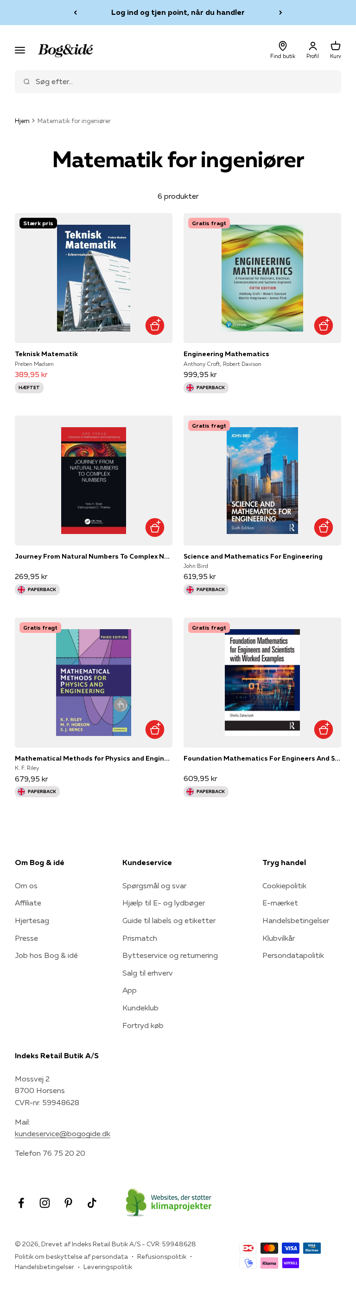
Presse (26, 938)
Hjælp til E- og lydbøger (163, 902)
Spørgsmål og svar (154, 885)
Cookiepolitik (284, 885)
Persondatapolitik (293, 955)
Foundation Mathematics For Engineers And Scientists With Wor (262, 758)
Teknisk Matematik (46, 354)
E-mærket (280, 902)
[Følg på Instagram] (44, 1203)
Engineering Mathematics (226, 354)
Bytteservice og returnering (170, 955)
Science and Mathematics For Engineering (253, 556)
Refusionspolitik (161, 1256)
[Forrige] (75, 13)
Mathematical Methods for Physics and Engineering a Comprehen (93, 758)
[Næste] (280, 13)
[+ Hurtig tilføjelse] (154, 325)
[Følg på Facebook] (21, 1203)
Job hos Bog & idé (46, 955)
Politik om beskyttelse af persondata (71, 1256)
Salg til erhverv (147, 972)
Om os (26, 885)
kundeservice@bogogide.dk (62, 1133)
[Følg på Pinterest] (68, 1203)
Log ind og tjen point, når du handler (178, 12)
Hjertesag (32, 920)
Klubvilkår (278, 938)
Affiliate (28, 902)
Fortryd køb (143, 1025)
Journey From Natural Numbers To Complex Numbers (93, 556)
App (129, 990)
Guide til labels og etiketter (169, 920)
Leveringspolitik (107, 1267)
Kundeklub (140, 1007)
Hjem (22, 120)
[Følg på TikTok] (92, 1203)
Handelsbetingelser (295, 920)
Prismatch (139, 938)
